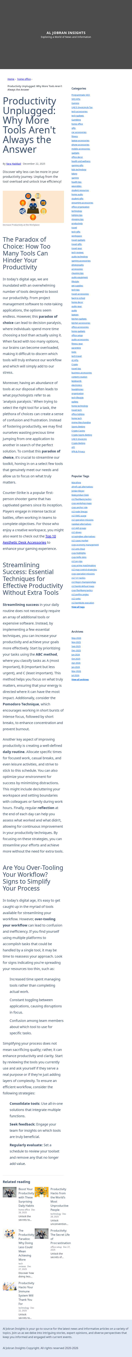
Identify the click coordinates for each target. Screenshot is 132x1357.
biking (74, 173)
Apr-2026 (76, 662)
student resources (80, 190)
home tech (77, 418)
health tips (76, 182)
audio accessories (80, 339)
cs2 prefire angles (80, 594)
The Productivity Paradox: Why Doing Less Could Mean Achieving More (26, 1245)
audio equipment (80, 277)
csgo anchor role (79, 507)
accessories (77, 269)
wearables (76, 186)
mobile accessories (81, 148)
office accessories (80, 327)
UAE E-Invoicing (79, 439)
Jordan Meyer (78, 490)
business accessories (82, 372)
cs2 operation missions (83, 519)
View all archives (80, 679)
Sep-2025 (76, 646)
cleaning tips (78, 273)
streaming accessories (82, 202)
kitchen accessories (81, 322)
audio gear (77, 306)
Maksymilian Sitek (80, 495)
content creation (79, 376)
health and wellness (81, 161)
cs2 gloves (76, 532)
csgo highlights (79, 553)
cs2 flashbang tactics (81, 499)
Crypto (75, 364)
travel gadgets (78, 240)
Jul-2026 (75, 675)
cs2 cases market (80, 540)
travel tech (77, 410)
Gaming (75, 103)
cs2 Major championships (84, 582)
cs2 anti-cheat (78, 548)
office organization (80, 206)
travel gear (77, 248)
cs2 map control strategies (84, 569)
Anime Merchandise (81, 422)
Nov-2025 (76, 642)
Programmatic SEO (81, 94)
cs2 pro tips (77, 561)
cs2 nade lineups (79, 511)
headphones (77, 389)
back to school (78, 298)
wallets (75, 401)
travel (74, 227)
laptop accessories (80, 140)
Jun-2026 (76, 654)
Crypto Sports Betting (82, 434)
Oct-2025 (76, 658)
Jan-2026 (76, 667)
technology (77, 211)
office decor (77, 157)
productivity (77, 223)
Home (11, 79)
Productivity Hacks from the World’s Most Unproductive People (59, 1199)
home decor (77, 302)
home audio (77, 194)
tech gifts (76, 231)
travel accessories (80, 293)
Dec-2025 (76, 650)
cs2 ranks (76, 598)
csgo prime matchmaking (84, 565)
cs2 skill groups (79, 528)
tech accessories (79, 111)
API (73, 447)
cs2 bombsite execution (83, 602)
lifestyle (75, 281)
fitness (75, 136)
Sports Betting (78, 426)
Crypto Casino (78, 430)
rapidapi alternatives (81, 524)
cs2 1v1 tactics (78, 577)
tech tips (76, 289)
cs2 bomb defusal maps (83, 586)
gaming (75, 177)
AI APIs (75, 360)
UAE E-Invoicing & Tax (82, 107)
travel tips (76, 368)
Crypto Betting (78, 443)
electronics (77, 385)
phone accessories (80, 144)
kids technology (79, 169)
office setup (77, 335)
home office (24, 79)
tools (74, 352)
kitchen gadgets (79, 318)
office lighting (78, 414)
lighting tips (77, 215)
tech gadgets (78, 115)
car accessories (79, 132)
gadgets (75, 153)
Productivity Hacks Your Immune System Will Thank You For (26, 1293)
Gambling (76, 119)
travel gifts (77, 244)
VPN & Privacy (78, 451)
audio (74, 310)
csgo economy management (85, 544)
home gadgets (78, 331)
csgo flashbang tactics (82, 590)
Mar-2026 (76, 671)
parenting (76, 347)
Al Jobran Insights (66, 32)
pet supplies (77, 285)
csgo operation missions (83, 573)
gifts (74, 128)
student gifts (77, 198)
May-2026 (76, 638)
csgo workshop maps (82, 503)
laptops (75, 314)
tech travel (77, 356)
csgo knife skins (79, 557)
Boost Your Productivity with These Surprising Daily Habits (26, 1197)
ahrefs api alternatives (82, 486)
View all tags (78, 607)
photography (78, 264)
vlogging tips (78, 219)
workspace (77, 235)
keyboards (76, 381)
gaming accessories (81, 260)
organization (78, 393)
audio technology (80, 256)
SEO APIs (76, 99)
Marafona (76, 482)
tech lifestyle (78, 397)
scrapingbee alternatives (83, 536)
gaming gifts (77, 165)
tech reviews (78, 252)
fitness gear (77, 343)
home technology (80, 405)
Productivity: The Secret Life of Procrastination (61, 1237)
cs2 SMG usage (79, 515)
